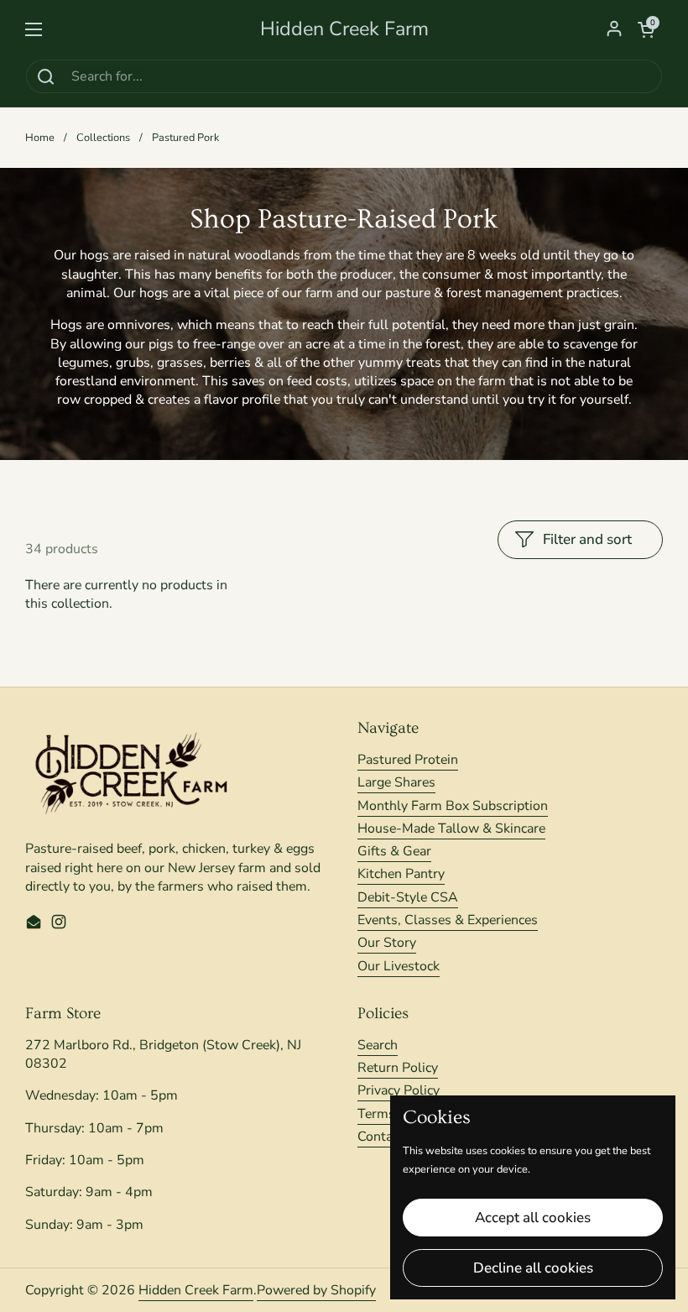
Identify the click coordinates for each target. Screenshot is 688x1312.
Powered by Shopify (316, 1290)
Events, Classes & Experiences (447, 920)
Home (40, 137)
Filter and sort (587, 539)
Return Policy (397, 1067)
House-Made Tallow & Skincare (451, 828)
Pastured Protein (407, 759)
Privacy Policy (398, 1090)
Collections (103, 137)
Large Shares (396, 782)
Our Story (386, 942)
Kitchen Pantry (401, 874)
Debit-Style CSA (407, 897)
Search (377, 1045)
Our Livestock (398, 966)
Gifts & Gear (394, 851)
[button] (646, 29)
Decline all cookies (533, 1268)
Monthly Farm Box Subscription (452, 806)
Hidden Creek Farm (344, 29)
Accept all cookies (533, 1217)
